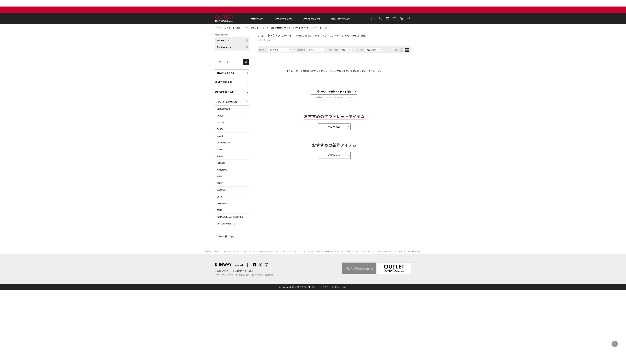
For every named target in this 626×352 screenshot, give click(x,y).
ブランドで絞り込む (226, 102)
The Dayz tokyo (224, 47)
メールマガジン (387, 18)
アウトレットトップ (257, 27)
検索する (409, 18)
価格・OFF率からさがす (341, 18)
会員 (380, 18)
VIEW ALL (334, 127)
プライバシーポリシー (225, 275)
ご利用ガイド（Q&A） (245, 271)
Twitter (260, 265)
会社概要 (269, 275)
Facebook (254, 265)
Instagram (266, 265)
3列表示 (401, 50)
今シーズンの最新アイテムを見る (334, 91)
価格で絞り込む (223, 82)
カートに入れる (402, 18)
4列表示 (407, 50)
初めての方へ (223, 271)
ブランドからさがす (312, 18)
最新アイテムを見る (225, 72)
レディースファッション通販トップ (230, 27)
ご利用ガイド (373, 18)
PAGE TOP (614, 344)
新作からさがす (258, 18)
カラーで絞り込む (225, 236)
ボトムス (310, 27)
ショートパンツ (324, 27)
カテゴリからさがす (284, 18)
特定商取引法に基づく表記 (250, 275)
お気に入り (394, 18)
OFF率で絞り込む (225, 92)
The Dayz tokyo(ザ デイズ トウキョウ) (286, 27)
